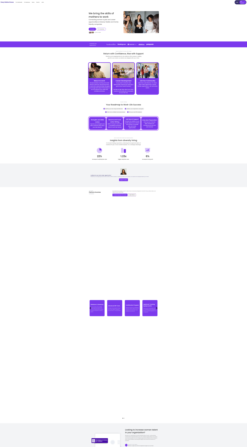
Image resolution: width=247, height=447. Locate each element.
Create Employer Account (120, 195)
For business (101, 29)
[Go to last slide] (90, 308)
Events (37, 2)
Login (237, 2)
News (33, 2)
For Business (27, 2)
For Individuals (19, 2)
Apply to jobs (123, 179)
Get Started (242, 2)
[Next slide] (156, 308)
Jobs (42, 2)
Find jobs (92, 29)
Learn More (132, 195)
